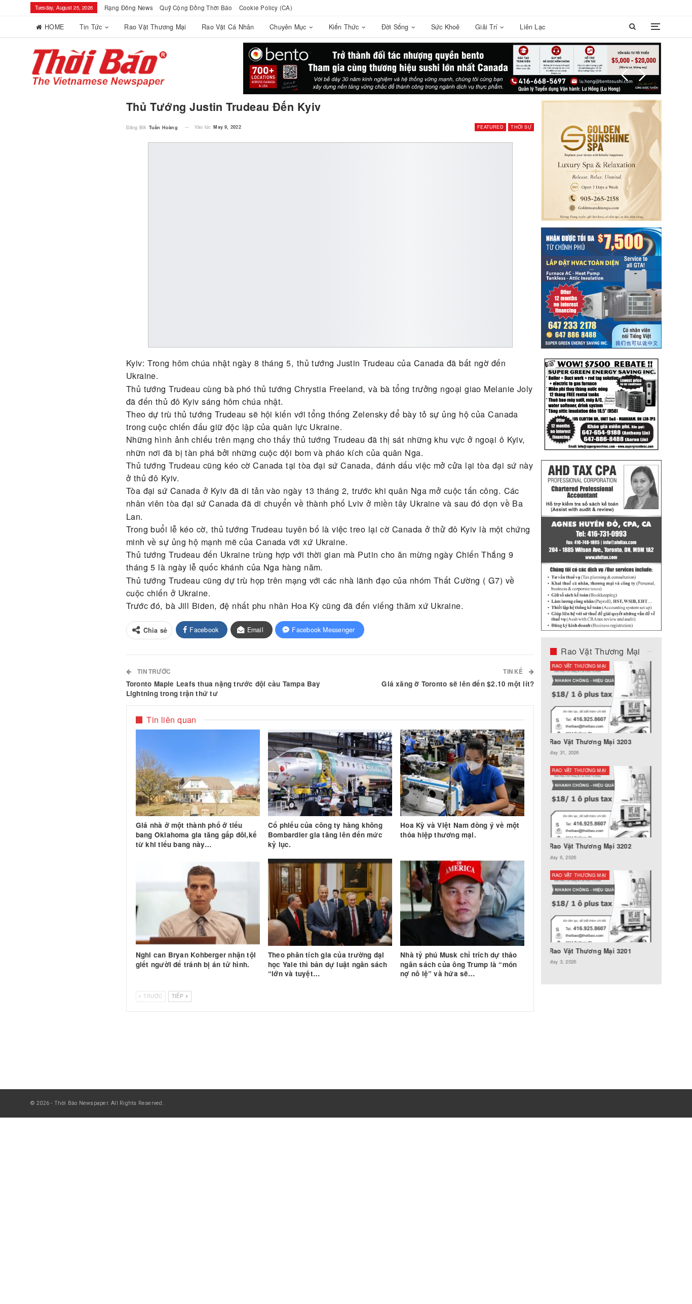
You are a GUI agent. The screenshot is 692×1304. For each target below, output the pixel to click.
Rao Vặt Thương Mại (155, 26)
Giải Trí (486, 26)
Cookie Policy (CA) (265, 8)
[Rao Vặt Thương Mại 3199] (601, 906)
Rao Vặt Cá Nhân (228, 26)
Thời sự (521, 127)
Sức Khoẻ (445, 26)
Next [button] (642, 75)
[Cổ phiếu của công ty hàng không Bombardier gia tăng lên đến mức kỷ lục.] (330, 773)
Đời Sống (395, 26)
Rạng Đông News (128, 8)
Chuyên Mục (288, 26)
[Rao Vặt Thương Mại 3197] (601, 802)
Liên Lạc (532, 26)
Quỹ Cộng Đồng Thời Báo (196, 8)
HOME (54, 26)
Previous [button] (625, 75)
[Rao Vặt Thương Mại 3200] (601, 697)
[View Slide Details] (452, 68)
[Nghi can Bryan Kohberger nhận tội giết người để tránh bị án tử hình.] (198, 902)
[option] (601, 818)
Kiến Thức (344, 26)
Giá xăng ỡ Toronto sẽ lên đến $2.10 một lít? (457, 683)
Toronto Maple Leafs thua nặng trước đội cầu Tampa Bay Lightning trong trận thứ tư (223, 688)
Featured (490, 127)
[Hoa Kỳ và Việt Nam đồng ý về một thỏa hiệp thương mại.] (462, 773)
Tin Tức (91, 26)
